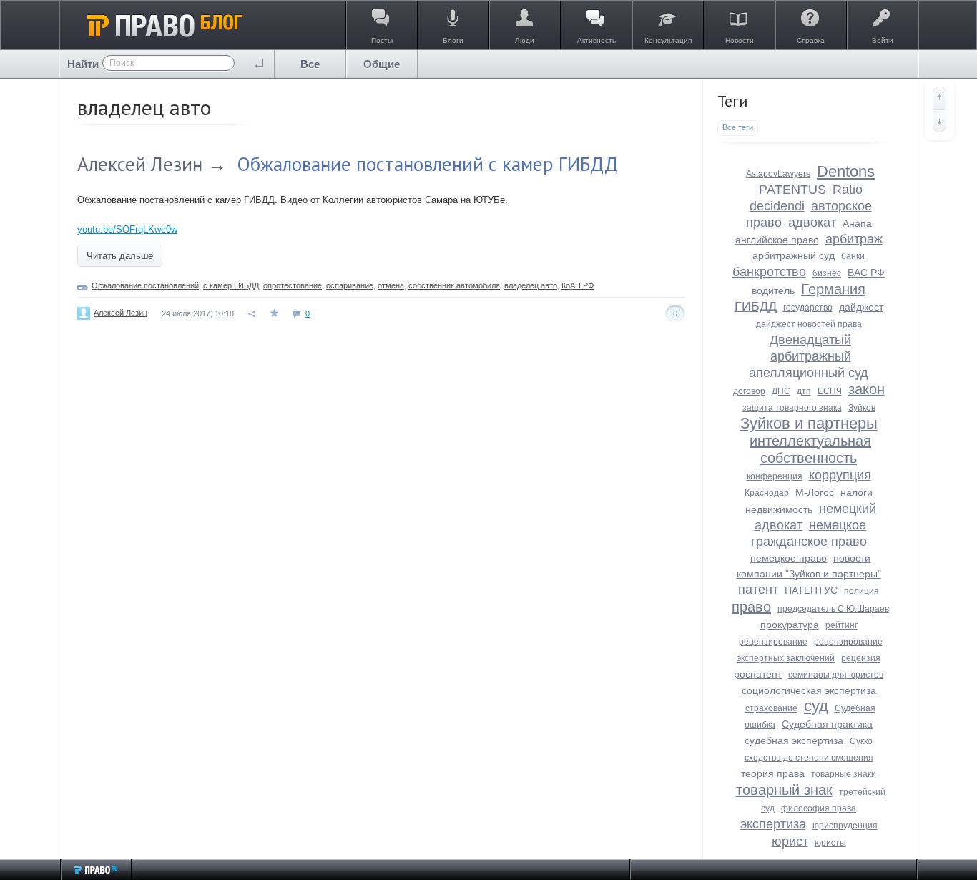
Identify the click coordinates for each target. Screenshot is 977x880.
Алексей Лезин (139, 164)
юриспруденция (845, 826)
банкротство (769, 272)
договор (749, 391)
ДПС (781, 391)
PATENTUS (792, 189)
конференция (774, 476)
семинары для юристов (835, 675)
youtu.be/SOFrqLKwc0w (127, 229)
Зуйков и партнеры (809, 423)
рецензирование (773, 642)
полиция (861, 591)
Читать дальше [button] (120, 255)
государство (808, 308)
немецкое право (788, 558)
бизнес (826, 273)
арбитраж (854, 239)
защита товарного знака (792, 408)
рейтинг (841, 625)
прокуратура (789, 624)
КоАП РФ (577, 285)
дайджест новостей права (809, 324)
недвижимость (778, 509)
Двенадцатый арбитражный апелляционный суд (808, 356)
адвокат (812, 222)
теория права (773, 773)
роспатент (758, 674)
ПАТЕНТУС (811, 590)
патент (758, 589)
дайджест (861, 307)
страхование (771, 708)
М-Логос (814, 492)
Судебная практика (827, 724)
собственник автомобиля (454, 285)
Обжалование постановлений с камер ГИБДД (427, 164)
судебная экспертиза (794, 740)
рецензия (860, 658)
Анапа (857, 223)
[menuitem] (310, 64)
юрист (790, 841)
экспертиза (773, 824)
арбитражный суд (793, 255)
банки (853, 256)
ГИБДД (756, 306)
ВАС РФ (866, 272)
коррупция (840, 475)
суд (816, 706)
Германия (833, 289)
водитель (773, 290)
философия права (818, 808)
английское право (777, 239)
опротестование (292, 285)
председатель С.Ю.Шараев (833, 609)
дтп (804, 391)
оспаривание (349, 285)
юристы (830, 843)
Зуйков (861, 408)
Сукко (861, 741)
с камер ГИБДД (231, 285)
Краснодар (767, 493)
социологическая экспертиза (809, 690)
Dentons (846, 171)
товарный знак (784, 790)
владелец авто (530, 285)
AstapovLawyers (778, 174)
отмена (391, 285)
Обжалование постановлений (145, 285)
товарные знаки (843, 774)
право (751, 607)
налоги (856, 492)
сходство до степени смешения (809, 758)
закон (866, 389)
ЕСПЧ (830, 391)
